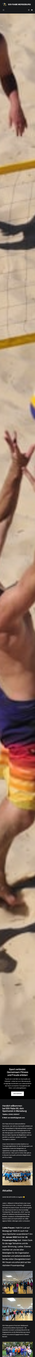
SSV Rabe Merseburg (19, 4)
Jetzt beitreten (17, 1093)
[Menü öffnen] (3, 10)
